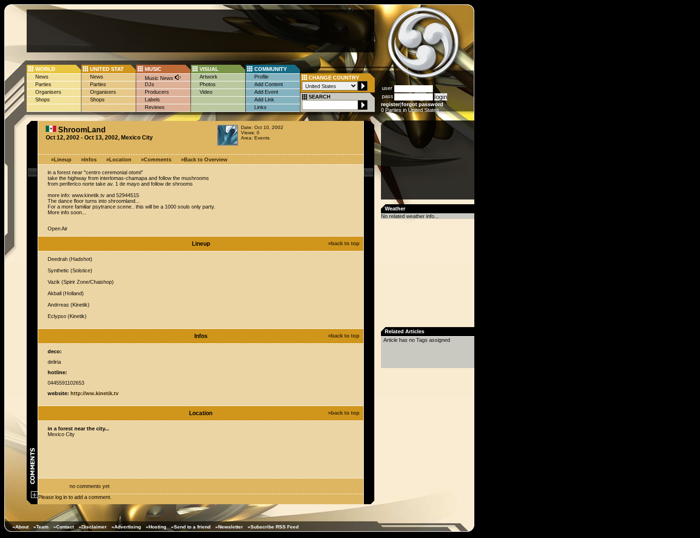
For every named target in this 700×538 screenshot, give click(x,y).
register (390, 104)
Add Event (266, 92)
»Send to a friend (190, 526)
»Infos (89, 159)
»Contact (63, 526)
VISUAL (209, 69)
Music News (160, 78)
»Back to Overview (204, 159)
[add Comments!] (34, 496)
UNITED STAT (107, 69)
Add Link (264, 99)
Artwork (209, 77)
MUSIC (153, 69)
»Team (41, 526)
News (42, 77)
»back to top (344, 243)
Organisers (48, 92)
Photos (208, 84)
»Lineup (61, 159)
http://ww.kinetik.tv (94, 393)
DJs (149, 84)
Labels (152, 99)
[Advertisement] (200, 31)
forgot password (422, 104)
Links (260, 107)
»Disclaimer (93, 526)
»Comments (156, 159)
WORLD (45, 69)
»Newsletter (229, 526)
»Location (118, 159)
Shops (42, 99)
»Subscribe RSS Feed (273, 526)
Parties (43, 84)
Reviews (155, 107)
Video (206, 92)
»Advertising (126, 526)
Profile (261, 77)
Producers (157, 92)
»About (20, 526)
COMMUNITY (270, 69)
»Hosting (156, 526)
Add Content (268, 84)
